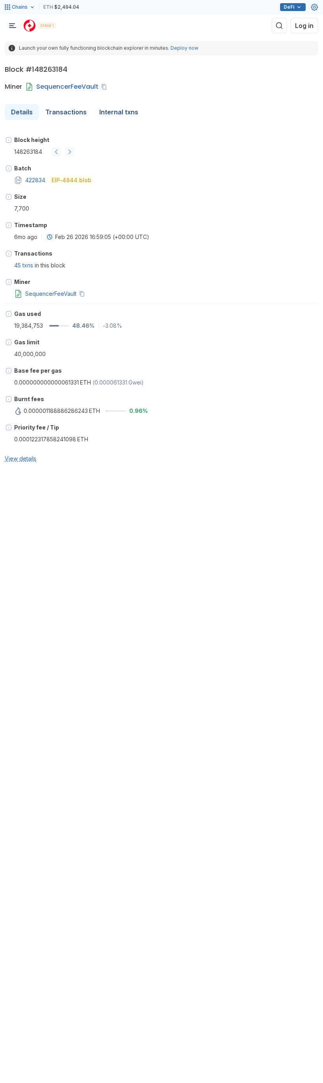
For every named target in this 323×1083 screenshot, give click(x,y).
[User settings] (314, 7)
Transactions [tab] (66, 112)
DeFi (289, 7)
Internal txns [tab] (118, 112)
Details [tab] (22, 112)
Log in (304, 26)
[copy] (106, 87)
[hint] (9, 140)
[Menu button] (12, 26)
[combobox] (50, 237)
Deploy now (185, 48)
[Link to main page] (29, 26)
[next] (69, 152)
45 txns (23, 265)
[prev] (56, 152)
